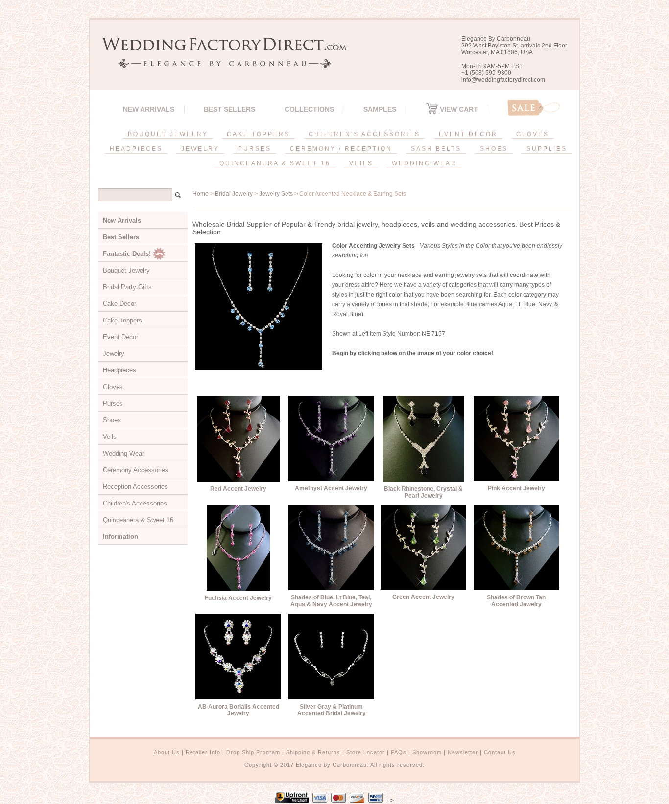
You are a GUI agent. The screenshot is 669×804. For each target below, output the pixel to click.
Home (200, 193)
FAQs (398, 752)
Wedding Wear (123, 453)
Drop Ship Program (253, 752)
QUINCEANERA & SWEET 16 (275, 163)
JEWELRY (200, 148)
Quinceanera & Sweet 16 (138, 520)
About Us (167, 752)
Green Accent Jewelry (423, 597)
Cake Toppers (122, 320)
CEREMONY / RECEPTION (341, 148)
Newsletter (463, 752)
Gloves (113, 387)
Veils (110, 436)
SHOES (494, 148)
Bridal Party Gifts (127, 287)
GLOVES (532, 134)
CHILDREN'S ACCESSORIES (364, 134)
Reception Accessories (135, 486)
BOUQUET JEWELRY (168, 134)
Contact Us (500, 752)
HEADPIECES (136, 148)
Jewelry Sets (276, 193)
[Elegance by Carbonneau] (219, 61)
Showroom (427, 752)
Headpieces (119, 370)
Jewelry (113, 353)
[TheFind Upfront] (292, 800)
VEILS (361, 163)
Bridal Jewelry (234, 193)
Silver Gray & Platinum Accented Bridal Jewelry (331, 710)
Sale (533, 107)
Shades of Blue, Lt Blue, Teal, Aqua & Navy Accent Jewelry (331, 601)
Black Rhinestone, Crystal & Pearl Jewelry (423, 492)
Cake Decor (119, 303)
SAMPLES (379, 109)
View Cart (458, 109)
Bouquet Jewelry (126, 270)
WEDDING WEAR (424, 163)
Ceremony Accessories (135, 470)
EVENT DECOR (468, 134)
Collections (309, 109)
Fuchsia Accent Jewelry (238, 598)
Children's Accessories (135, 503)
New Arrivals (148, 109)
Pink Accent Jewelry (516, 488)
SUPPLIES (546, 148)
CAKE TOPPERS (258, 134)
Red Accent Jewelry (238, 488)
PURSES (254, 148)
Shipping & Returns (313, 752)
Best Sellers (229, 109)
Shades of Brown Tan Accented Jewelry (516, 601)
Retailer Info (203, 752)
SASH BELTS (436, 148)
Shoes (112, 420)
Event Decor (120, 337)
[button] (668, 802)
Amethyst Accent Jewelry (331, 488)
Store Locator (365, 752)
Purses (113, 403)
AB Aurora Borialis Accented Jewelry (238, 710)
